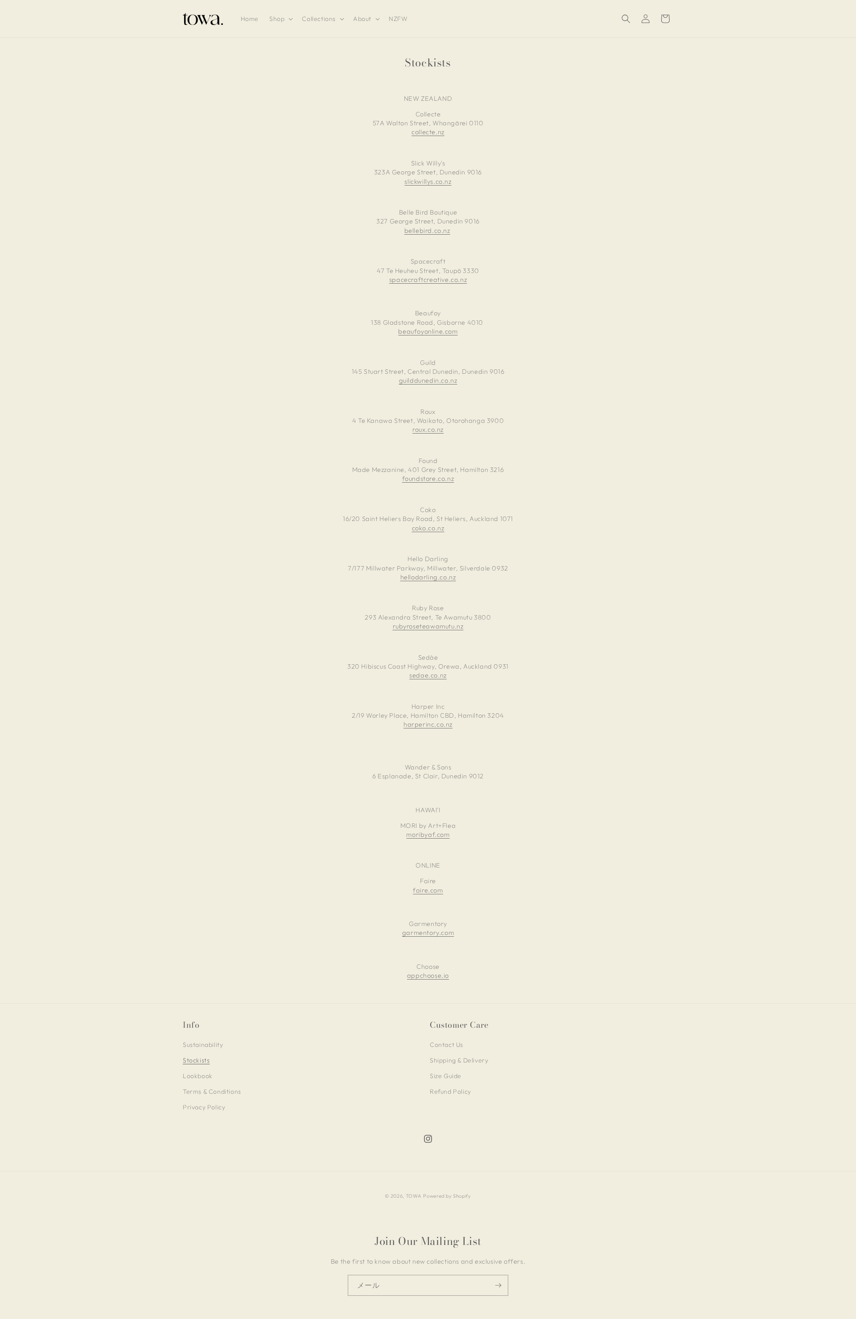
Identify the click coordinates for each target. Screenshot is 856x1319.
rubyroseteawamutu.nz (428, 626)
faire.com (428, 890)
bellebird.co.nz (427, 230)
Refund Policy (450, 1091)
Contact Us (446, 1045)
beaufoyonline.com (427, 331)
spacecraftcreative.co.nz (428, 279)
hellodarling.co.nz (428, 577)
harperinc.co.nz (428, 724)
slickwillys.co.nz (427, 181)
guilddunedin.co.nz (428, 380)
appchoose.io (428, 975)
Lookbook (198, 1076)
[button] (280, 18)
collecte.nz (428, 132)
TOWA (414, 1196)
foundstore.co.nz (428, 478)
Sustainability (203, 1045)
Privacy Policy (204, 1107)
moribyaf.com (427, 834)
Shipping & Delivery (459, 1060)
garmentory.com (428, 932)
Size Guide (445, 1076)
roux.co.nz (428, 429)
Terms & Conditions (212, 1091)
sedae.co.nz (428, 675)
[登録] (498, 1285)
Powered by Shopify (447, 1196)
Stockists (196, 1060)
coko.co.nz (428, 528)
